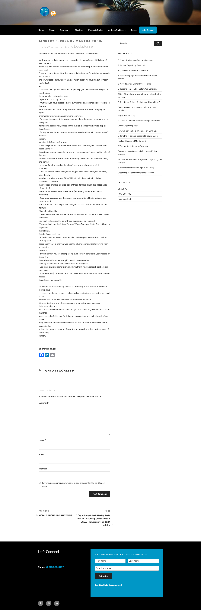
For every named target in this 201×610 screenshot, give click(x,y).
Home (41, 30)
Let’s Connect (148, 30)
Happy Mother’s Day (126, 115)
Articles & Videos (116, 30)
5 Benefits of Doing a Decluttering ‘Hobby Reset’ (139, 102)
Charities (79, 30)
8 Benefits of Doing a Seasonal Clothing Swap (138, 136)
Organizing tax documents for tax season (136, 172)
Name (42, 440)
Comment (44, 402)
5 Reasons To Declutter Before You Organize (137, 89)
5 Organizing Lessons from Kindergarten (135, 60)
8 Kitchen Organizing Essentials (131, 65)
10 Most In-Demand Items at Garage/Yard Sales (139, 120)
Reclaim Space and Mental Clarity (132, 141)
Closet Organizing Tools (128, 125)
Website (43, 468)
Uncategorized (59, 370)
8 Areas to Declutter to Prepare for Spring (136, 167)
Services (64, 30)
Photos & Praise (95, 30)
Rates (133, 30)
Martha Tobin (89, 41)
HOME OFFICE (124, 194)
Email (42, 454)
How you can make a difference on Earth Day (137, 131)
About (52, 30)
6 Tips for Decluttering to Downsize (133, 146)
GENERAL (122, 189)
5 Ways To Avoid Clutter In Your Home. (134, 84)
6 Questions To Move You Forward (133, 70)
